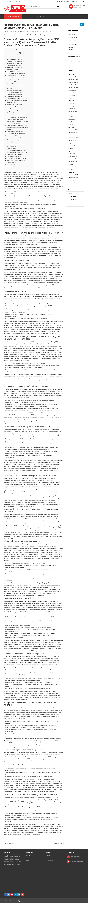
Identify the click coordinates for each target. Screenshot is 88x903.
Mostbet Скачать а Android (14, 59)
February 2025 (72, 106)
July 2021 (71, 172)
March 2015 (71, 180)
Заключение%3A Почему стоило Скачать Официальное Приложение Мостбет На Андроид (17, 138)
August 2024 (72, 119)
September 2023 (73, 138)
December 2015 (73, 175)
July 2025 (71, 93)
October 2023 (72, 135)
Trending (43, 17)
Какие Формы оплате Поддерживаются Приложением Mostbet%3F (16, 111)
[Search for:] (73, 24)
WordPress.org (73, 202)
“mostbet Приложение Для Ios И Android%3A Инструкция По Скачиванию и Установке (16, 63)
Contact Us (35, 17)
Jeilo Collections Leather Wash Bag (75, 62)
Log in (70, 193)
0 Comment (45, 31)
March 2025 (71, 103)
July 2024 (71, 122)
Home (48, 855)
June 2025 (71, 95)
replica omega (73, 37)
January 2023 (72, 159)
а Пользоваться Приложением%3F (16, 158)
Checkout (67, 1)
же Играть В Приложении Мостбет (16, 57)
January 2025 (72, 108)
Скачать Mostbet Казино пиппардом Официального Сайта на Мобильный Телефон (17, 127)
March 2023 (71, 153)
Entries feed (72, 196)
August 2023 (72, 140)
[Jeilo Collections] (15, 8)
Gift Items (28, 855)
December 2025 (73, 79)
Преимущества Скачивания (14, 156)
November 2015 (73, 177)
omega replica (73, 45)
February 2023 (72, 156)
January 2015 (72, 183)
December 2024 (73, 111)
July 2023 (71, 143)
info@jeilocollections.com (76, 861)
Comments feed (73, 199)
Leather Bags (29, 858)
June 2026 (71, 74)
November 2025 (73, 82)
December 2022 (73, 161)
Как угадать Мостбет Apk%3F (15, 90)
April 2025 (71, 100)
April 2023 (71, 151)
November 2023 (73, 132)
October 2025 (72, 85)
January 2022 (72, 167)
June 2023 (71, 146)
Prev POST (10, 843)
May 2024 (71, 124)
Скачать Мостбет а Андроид (14, 154)
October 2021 (72, 169)
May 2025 (71, 98)
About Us (72, 1)
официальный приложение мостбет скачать (32, 230)
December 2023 (73, 130)
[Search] (82, 24)
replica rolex (72, 34)
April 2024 (71, 127)
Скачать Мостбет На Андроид (15, 119)
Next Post (57, 843)
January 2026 (72, 77)
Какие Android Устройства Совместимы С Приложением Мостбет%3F (15, 82)
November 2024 (73, 114)
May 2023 (71, 148)
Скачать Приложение (13, 142)
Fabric (27, 860)
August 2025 (72, 90)
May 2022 (71, 164)
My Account (60, 1)
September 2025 (73, 87)
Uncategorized (24, 31)
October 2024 (72, 116)
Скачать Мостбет (11, 148)
